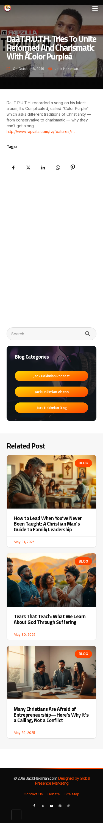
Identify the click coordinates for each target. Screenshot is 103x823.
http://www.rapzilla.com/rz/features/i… (41, 131)
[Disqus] (51, 248)
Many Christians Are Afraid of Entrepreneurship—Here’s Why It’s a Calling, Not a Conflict (51, 714)
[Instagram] (68, 806)
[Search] (87, 334)
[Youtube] (51, 806)
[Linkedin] (60, 806)
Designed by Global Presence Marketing (62, 781)
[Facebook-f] (34, 806)
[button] (94, 8)
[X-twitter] (42, 806)
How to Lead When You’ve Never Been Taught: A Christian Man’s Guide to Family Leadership (48, 523)
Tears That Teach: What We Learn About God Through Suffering (50, 619)
